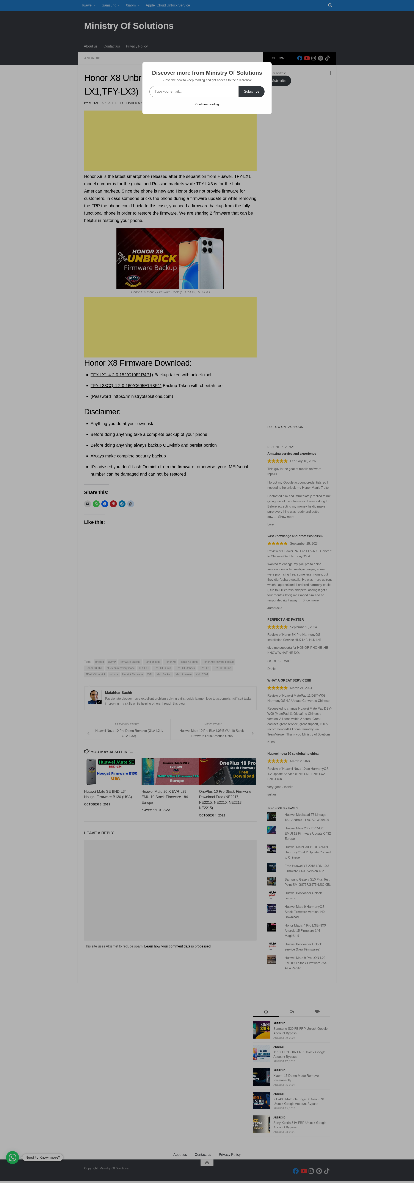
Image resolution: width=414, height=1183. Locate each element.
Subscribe (251, 91)
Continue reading (207, 104)
